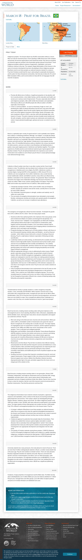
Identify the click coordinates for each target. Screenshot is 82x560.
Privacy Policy (36, 554)
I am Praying (68, 52)
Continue (69, 554)
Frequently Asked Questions (34, 535)
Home (57, 5)
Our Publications (66, 2)
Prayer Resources (65, 5)
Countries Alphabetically (51, 531)
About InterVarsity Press (33, 533)
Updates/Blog (31, 529)
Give (73, 2)
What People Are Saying (33, 540)
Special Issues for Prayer (51, 535)
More (18, 46)
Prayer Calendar (49, 529)
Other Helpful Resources (51, 538)
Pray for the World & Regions (52, 533)
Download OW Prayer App (68, 527)
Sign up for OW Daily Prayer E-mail (70, 525)
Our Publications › (39, 503)
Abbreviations (31, 538)
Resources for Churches (51, 536)
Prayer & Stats (10, 46)
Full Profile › (9, 19)
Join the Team (66, 531)
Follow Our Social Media (68, 533)
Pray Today (48, 527)
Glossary (30, 536)
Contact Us (65, 529)
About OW (57, 2)
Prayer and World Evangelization (35, 527)
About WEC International (33, 531)
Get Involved (76, 5)
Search (64, 536)
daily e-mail (22, 497)
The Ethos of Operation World (34, 525)
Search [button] (77, 2)
